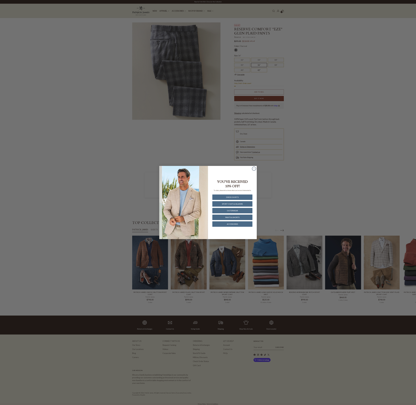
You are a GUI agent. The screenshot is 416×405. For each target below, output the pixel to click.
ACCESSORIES (232, 224)
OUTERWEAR (232, 211)
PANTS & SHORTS (232, 217)
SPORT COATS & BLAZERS (232, 204)
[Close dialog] (254, 169)
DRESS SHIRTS (232, 197)
